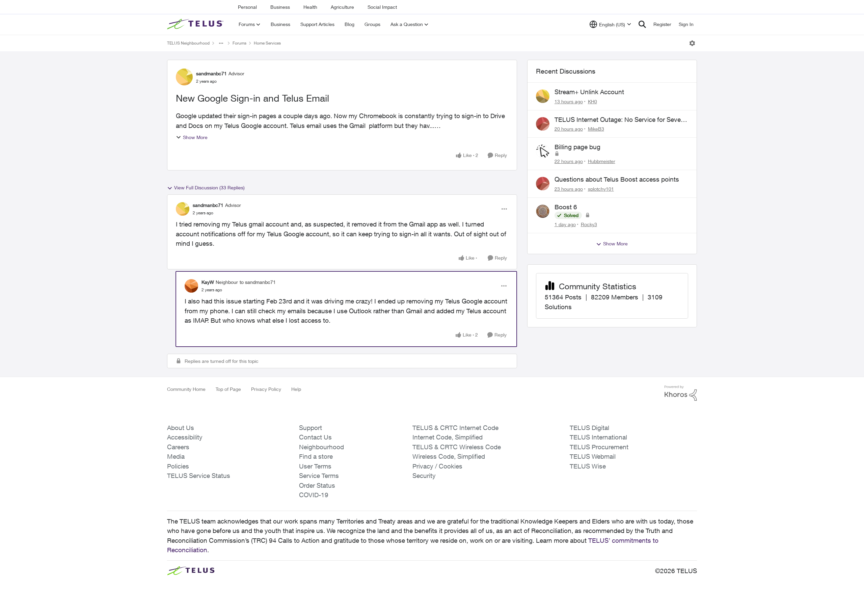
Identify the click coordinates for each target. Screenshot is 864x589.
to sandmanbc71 (258, 282)
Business (280, 7)
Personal (247, 7)
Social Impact (382, 7)
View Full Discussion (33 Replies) (209, 187)
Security (424, 475)
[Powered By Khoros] (681, 393)
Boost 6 (566, 207)
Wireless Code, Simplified (448, 456)
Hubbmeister (601, 161)
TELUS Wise (588, 466)
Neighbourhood (321, 447)
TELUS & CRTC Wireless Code (456, 447)
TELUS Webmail (593, 456)
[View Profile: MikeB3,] (542, 124)
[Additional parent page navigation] (221, 43)
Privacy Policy (266, 389)
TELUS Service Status (198, 475)
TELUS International (598, 437)
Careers (178, 447)
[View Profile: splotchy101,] (542, 183)
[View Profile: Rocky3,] (542, 211)
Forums (239, 43)
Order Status (317, 485)
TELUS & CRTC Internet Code (455, 427)
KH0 (592, 101)
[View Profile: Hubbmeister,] (542, 151)
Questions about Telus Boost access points (617, 179)
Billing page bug (577, 147)
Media (176, 456)
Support (310, 427)
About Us (180, 427)
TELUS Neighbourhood (188, 43)
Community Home (186, 389)
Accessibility (184, 437)
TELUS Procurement (599, 447)
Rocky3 (589, 224)
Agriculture (342, 7)
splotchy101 (601, 189)
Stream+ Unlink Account (589, 92)
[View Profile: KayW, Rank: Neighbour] (191, 286)
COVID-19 (313, 495)
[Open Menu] (692, 43)
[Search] (642, 24)
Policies (178, 466)
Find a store (316, 456)
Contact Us (315, 437)
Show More (195, 137)
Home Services (267, 43)
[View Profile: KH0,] (542, 96)
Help (296, 389)
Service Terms (319, 475)
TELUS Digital (589, 427)
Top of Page (228, 389)
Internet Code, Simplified (447, 437)
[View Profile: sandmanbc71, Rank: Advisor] (184, 77)
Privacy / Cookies (437, 466)
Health (310, 7)
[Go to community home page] (196, 24)
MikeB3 (596, 129)
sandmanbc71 (211, 73)
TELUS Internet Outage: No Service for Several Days (621, 120)
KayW (207, 282)
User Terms (315, 466)
